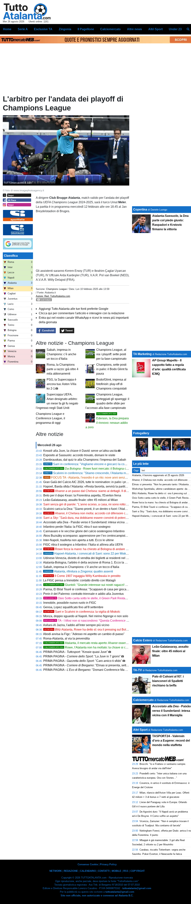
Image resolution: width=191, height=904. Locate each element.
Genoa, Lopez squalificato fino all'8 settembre (73, 607)
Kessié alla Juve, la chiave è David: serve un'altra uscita (80, 450)
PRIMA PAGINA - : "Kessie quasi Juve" (75, 651)
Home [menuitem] (7, 29)
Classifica (11, 255)
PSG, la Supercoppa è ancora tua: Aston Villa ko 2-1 (61, 384)
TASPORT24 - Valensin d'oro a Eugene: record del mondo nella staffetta (171, 740)
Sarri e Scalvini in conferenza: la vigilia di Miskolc (82, 611)
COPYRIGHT (137, 871)
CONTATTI (104, 871)
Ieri (143, 470)
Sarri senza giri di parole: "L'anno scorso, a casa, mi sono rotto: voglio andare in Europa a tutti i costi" (109, 504)
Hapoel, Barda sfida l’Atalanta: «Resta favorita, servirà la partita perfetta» (91, 486)
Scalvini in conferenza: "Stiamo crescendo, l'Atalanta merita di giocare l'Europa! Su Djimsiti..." (110, 473)
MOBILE (116, 871)
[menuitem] (188, 29)
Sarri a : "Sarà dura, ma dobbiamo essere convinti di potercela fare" (90, 517)
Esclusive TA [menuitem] (43, 29)
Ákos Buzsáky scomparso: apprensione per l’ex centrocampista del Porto (91, 535)
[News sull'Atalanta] (27, 11)
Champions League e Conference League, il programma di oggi (50, 418)
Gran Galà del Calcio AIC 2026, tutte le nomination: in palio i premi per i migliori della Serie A (104, 482)
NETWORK (55, 871)
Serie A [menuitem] (23, 29)
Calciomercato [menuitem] (110, 29)
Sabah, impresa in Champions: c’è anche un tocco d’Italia (61, 354)
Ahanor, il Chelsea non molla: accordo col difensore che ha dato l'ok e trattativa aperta (106, 513)
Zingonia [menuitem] (65, 29)
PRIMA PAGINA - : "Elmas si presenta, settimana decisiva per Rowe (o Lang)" (108, 665)
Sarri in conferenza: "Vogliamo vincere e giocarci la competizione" (92, 464)
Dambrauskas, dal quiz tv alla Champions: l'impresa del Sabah (84, 459)
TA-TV (138, 670)
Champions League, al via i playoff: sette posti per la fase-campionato (111, 354)
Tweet (69, 330)
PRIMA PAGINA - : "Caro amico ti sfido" (82, 660)
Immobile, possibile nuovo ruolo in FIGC (69, 602)
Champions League (57, 289)
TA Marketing (142, 354)
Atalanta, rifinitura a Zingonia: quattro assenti (78, 571)
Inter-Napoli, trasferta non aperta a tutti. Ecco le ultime (78, 540)
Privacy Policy (108, 864)
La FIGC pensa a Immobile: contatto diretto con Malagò (79, 580)
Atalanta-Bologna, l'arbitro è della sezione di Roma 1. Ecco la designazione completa (99, 562)
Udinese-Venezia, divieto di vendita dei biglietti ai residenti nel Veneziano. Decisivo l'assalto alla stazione (112, 558)
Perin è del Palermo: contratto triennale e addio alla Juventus (83, 593)
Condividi (47, 330)
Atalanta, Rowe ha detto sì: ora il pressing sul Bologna (88, 629)
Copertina (140, 209)
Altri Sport (140, 729)
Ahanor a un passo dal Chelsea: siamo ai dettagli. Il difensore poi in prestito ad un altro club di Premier (117, 491)
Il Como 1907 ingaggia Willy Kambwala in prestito (82, 575)
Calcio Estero (142, 640)
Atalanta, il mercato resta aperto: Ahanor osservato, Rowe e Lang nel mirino (104, 643)
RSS (125, 871)
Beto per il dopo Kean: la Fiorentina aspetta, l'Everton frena (82, 495)
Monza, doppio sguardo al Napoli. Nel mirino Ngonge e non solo (85, 616)
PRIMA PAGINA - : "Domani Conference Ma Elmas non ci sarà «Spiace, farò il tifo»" (110, 669)
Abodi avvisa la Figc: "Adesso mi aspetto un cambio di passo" (84, 634)
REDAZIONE (71, 871)
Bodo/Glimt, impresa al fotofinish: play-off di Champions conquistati (111, 384)
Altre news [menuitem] (134, 29)
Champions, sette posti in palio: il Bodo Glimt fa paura (112, 369)
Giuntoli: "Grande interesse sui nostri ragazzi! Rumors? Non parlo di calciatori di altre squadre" (116, 584)
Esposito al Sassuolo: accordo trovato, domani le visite (79, 455)
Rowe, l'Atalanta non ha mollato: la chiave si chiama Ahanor (94, 647)
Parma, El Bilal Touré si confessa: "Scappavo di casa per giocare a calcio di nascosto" (100, 589)
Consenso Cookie (88, 864)
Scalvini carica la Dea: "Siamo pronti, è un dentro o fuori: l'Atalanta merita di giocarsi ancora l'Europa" (110, 508)
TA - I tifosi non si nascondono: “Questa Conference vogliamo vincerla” (97, 620)
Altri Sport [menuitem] (155, 29)
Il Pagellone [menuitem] (86, 29)
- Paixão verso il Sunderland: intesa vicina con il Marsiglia (94, 522)
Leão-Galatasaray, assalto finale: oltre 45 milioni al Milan (80, 499)
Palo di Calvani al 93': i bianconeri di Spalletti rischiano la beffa (168, 681)
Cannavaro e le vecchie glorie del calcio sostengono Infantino (84, 531)
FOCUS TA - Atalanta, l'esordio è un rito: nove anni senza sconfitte (91, 477)
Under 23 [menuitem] (175, 29)
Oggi (136, 470)
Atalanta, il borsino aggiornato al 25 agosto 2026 (158, 475)
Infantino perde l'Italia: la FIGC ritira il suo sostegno (76, 526)
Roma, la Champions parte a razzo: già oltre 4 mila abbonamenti (62, 369)
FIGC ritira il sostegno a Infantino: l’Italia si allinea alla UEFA (83, 544)
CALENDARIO (88, 871)
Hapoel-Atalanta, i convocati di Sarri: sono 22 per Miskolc (87, 553)
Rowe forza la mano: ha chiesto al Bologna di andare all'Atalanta (92, 549)
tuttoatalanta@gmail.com (136, 888)
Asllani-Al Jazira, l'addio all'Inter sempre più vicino (76, 625)
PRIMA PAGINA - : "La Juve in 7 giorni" (82, 656)
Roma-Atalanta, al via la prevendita (66, 638)
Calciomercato (143, 700)
